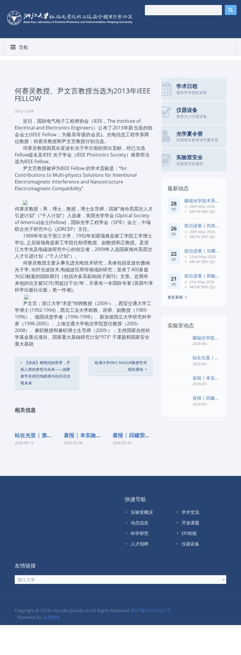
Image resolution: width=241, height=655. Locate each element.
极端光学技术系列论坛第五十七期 (202, 200)
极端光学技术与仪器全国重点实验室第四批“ (206, 337)
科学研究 (139, 533)
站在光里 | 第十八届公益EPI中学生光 (206, 357)
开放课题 (190, 523)
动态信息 (139, 523)
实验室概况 (142, 512)
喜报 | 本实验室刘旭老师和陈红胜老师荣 (206, 378)
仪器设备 (190, 544)
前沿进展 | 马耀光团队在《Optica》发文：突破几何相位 (202, 250)
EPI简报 (189, 533)
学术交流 (190, 512)
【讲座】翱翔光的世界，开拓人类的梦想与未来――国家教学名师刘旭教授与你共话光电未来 (45, 372)
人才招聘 (139, 544)
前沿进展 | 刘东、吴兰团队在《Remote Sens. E (202, 225)
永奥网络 (51, 617)
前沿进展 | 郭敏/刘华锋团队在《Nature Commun (200, 275)
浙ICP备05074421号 (150, 610)
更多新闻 (175, 297)
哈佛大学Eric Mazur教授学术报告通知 (121, 366)
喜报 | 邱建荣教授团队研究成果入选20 (206, 397)
